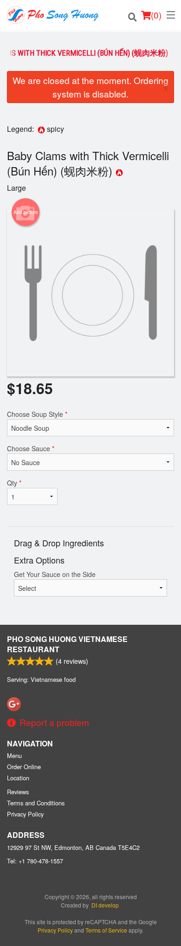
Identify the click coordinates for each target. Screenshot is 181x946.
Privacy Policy (25, 814)
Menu (14, 755)
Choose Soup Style (37, 414)
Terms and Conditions (36, 802)
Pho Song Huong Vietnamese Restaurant (67, 644)
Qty (14, 482)
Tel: (35, 860)
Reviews (18, 791)
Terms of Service (106, 930)
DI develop (105, 905)
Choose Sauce (30, 448)
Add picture (25, 212)
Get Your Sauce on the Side (55, 574)
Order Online (24, 766)
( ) (156, 14)
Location (18, 777)
